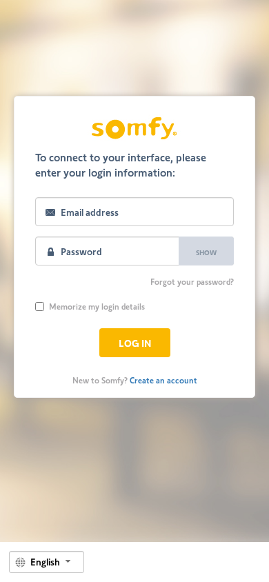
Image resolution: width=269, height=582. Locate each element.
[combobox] (46, 562)
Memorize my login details (97, 306)
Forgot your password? (192, 281)
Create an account (163, 380)
